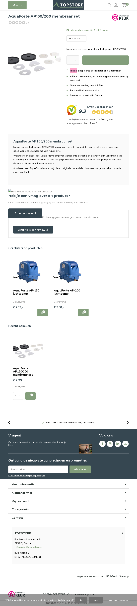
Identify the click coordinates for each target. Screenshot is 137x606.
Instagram (110, 444)
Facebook (102, 444)
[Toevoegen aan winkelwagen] (30, 396)
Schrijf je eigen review (32, 229)
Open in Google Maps (28, 547)
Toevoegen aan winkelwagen (42, 312)
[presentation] (56, 57)
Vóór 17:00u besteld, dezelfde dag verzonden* (70, 422)
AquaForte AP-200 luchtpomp (67, 292)
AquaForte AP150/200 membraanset (23, 371)
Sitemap (124, 576)
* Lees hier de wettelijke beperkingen (26, 475)
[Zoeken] (109, 5)
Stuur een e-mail (25, 213)
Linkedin (118, 444)
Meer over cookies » (118, 600)
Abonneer (80, 469)
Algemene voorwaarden (90, 576)
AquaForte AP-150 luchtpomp (26, 292)
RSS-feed (111, 576)
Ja (81, 600)
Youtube (125, 444)
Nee (96, 600)
